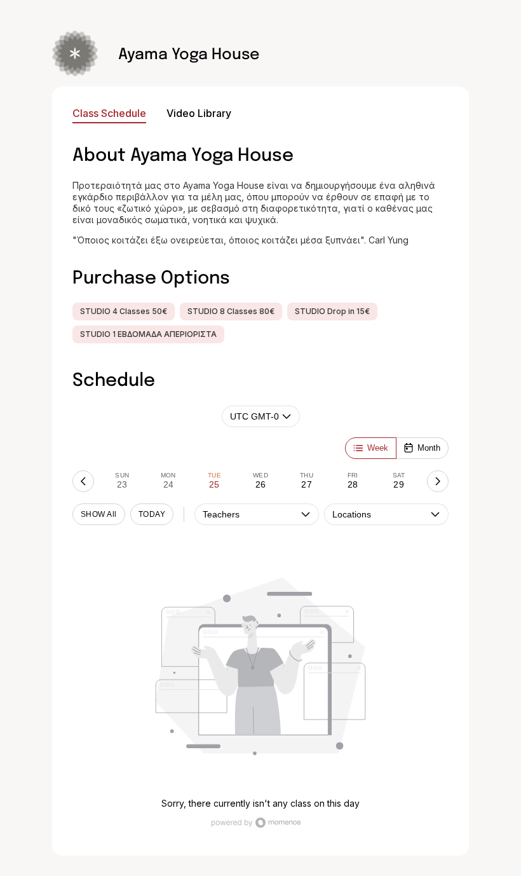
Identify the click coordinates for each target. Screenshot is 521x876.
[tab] (122, 481)
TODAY (152, 514)
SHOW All (99, 514)
